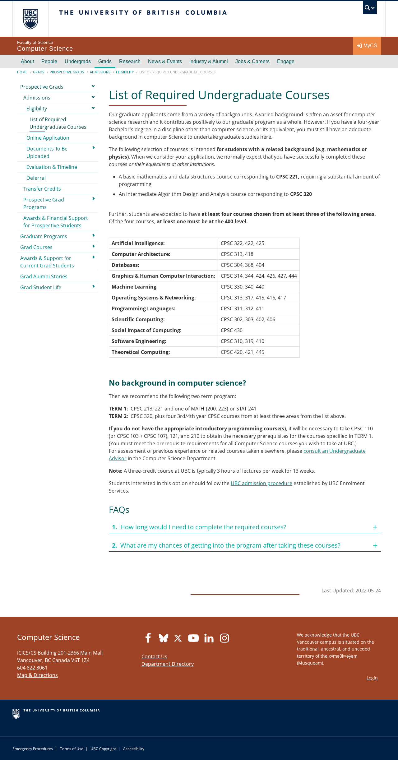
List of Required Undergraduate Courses (58, 123)
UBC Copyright (103, 748)
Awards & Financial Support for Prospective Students (55, 222)
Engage (285, 61)
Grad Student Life (40, 287)
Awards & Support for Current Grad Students (47, 262)
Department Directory (167, 663)
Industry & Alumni (208, 61)
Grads (105, 61)
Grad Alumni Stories (43, 276)
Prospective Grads (67, 72)
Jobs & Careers (252, 61)
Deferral (36, 177)
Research (130, 61)
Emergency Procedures (32, 748)
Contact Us (154, 656)
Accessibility (133, 748)
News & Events (165, 61)
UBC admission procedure (261, 483)
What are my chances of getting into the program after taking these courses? (226, 545)
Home (22, 72)
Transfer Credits (42, 188)
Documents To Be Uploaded (46, 152)
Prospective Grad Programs (43, 203)
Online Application (47, 137)
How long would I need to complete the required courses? (199, 527)
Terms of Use (71, 748)
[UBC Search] (370, 9)
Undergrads (78, 61)
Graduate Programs (43, 236)
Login (372, 678)
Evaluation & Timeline (51, 167)
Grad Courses (36, 247)
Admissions (100, 72)
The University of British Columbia (30, 19)
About (27, 61)
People (49, 61)
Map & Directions (37, 675)
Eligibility (125, 72)
